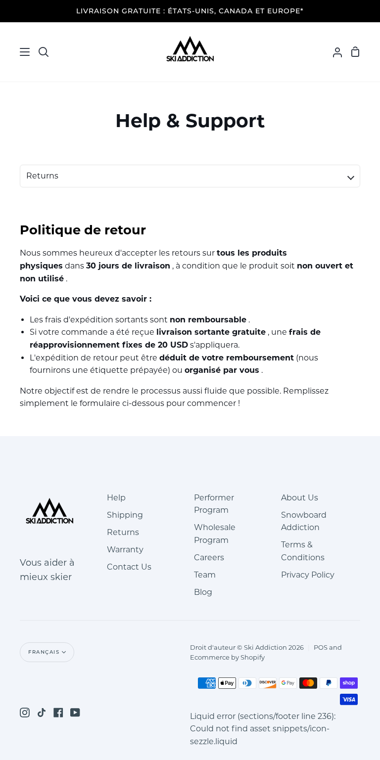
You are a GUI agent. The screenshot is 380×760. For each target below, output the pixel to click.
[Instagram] (25, 712)
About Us (299, 497)
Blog (203, 592)
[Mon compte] (333, 52)
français (43, 652)
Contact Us (129, 567)
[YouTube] (75, 712)
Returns (123, 532)
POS (321, 647)
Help (116, 497)
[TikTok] (42, 712)
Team (205, 575)
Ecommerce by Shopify (227, 657)
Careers (209, 557)
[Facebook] (58, 712)
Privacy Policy (307, 575)
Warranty (125, 549)
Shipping (125, 515)
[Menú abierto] (15, 51)
